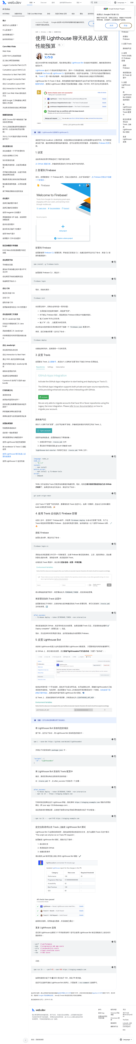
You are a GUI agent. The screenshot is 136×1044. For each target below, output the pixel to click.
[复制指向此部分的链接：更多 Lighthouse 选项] (58, 928)
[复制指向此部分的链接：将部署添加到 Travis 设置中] (63, 599)
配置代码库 (39, 84)
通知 (81, 14)
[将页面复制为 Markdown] (59, 45)
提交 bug (101, 1013)
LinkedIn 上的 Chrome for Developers (127, 1024)
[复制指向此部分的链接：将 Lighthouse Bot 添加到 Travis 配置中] (75, 771)
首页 (36, 32)
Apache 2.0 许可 (97, 993)
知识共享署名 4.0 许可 (64, 993)
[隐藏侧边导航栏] (25, 1040)
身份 (48, 14)
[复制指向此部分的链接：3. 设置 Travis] (52, 355)
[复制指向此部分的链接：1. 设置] (45, 152)
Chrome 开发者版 (115, 1014)
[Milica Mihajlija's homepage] (51, 58)
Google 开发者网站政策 (45, 995)
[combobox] (100, 2)
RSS (124, 1030)
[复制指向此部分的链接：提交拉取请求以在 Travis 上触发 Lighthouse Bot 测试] (87, 827)
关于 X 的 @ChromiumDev (127, 1014)
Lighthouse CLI (58, 73)
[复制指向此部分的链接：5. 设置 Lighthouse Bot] (63, 640)
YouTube (125, 1020)
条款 (32, 1039)
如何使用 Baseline (66, 3)
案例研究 (114, 1023)
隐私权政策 (40, 1039)
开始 (125, 26)
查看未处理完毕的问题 (102, 1017)
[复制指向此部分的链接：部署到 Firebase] (53, 248)
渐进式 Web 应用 (61, 14)
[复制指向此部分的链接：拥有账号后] (48, 419)
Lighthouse (39, 70)
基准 (53, 3)
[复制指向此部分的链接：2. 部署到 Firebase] (58, 170)
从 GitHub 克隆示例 (42, 164)
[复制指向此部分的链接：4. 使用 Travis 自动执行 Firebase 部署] (79, 513)
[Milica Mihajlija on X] (46, 58)
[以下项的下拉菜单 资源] (35, 2)
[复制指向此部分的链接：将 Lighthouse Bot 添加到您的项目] (70, 728)
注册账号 (52, 362)
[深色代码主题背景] (112, 262)
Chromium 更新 (115, 1019)
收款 (73, 14)
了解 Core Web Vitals (34, 14)
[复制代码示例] (115, 262)
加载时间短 (18, 14)
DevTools (46, 73)
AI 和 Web (6, 14)
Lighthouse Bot (78, 63)
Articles (6, 9)
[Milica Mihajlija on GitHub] (48, 58)
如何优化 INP (92, 14)
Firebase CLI (49, 253)
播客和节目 (114, 1026)
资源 (30, 3)
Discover (44, 3)
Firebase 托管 (104, 143)
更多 (78, 3)
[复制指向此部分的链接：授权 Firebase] (51, 533)
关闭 (111, 26)
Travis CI (42, 76)
